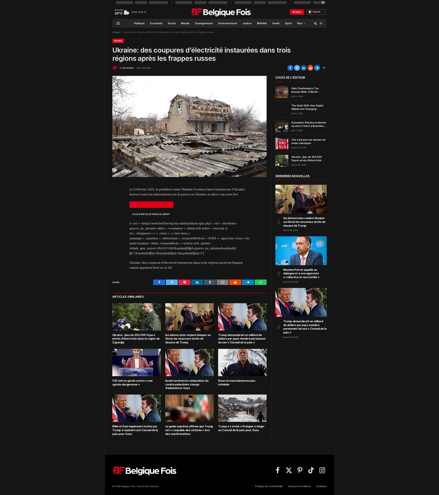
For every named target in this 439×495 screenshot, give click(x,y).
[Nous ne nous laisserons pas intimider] (242, 362)
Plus (299, 23)
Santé (276, 23)
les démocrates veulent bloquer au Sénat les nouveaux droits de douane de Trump (188, 338)
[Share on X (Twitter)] (297, 68)
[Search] (315, 23)
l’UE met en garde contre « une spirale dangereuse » (132, 382)
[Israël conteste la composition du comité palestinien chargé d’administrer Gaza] (189, 362)
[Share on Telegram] (317, 68)
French (316, 11)
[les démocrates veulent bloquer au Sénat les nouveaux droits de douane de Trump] (189, 317)
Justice (247, 23)
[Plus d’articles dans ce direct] (151, 204)
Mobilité (262, 23)
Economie (156, 23)
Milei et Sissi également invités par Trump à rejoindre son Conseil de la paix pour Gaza (135, 430)
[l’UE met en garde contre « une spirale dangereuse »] (136, 362)
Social (172, 23)
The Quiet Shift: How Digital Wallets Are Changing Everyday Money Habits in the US (308, 107)
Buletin (297, 11)
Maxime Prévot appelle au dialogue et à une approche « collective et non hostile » (301, 273)
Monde (185, 23)
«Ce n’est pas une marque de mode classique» (308, 141)
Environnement (227, 23)
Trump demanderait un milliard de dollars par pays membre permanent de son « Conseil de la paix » (241, 338)
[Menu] (118, 23)
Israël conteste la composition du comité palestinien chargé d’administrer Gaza (187, 384)
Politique (139, 23)
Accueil (116, 32)
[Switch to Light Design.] (320, 23)
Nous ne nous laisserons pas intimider (236, 382)
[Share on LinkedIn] (304, 68)
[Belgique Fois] (221, 12)
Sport (288, 23)
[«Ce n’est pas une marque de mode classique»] (281, 143)
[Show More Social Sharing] (324, 68)
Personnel (128, 68)
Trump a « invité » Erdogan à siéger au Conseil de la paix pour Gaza (241, 428)
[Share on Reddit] (310, 68)
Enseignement (204, 23)
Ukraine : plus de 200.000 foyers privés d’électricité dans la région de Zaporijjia (136, 338)
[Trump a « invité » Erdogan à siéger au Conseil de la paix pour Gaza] (242, 408)
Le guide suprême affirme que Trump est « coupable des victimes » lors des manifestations (189, 430)
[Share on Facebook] (290, 68)
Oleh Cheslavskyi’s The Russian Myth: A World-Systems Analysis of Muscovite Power (304, 90)
